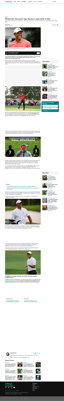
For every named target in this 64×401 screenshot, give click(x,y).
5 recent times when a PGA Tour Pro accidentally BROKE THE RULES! (13, 301)
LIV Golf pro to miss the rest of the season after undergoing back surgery (52, 82)
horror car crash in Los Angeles (12, 280)
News (15, 1)
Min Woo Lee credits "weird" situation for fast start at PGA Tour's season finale (28, 378)
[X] (12, 387)
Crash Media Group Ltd (11, 390)
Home (6, 17)
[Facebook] (6, 387)
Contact (33, 385)
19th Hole (39, 1)
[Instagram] (9, 387)
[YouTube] (15, 387)
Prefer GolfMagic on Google (13, 52)
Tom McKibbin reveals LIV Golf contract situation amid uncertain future (53, 178)
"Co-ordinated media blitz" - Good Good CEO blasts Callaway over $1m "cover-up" (53, 200)
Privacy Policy (46, 110)
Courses (30, 1)
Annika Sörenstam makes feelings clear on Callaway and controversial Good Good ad (53, 208)
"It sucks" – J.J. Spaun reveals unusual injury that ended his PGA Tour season (10, 371)
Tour (18, 1)
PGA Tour (7, 362)
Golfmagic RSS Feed (35, 386)
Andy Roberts (7, 24)
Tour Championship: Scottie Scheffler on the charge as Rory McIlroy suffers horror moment (28, 365)
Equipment (23, 1)
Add (38, 53)
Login (33, 389)
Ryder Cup (50, 183)
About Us (33, 384)
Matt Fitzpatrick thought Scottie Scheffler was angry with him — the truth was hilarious (10, 378)
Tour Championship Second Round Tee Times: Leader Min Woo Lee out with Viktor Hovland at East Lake (28, 371)
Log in (54, 1)
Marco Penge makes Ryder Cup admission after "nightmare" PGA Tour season (53, 185)
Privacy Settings (34, 388)
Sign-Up (33, 390)
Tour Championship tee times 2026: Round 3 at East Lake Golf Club (10, 365)
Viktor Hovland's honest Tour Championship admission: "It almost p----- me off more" (53, 74)
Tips (35, 1)
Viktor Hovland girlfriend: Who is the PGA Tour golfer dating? (21, 186)
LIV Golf (49, 79)
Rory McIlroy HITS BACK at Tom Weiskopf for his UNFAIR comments (31, 301)
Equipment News (51, 198)
